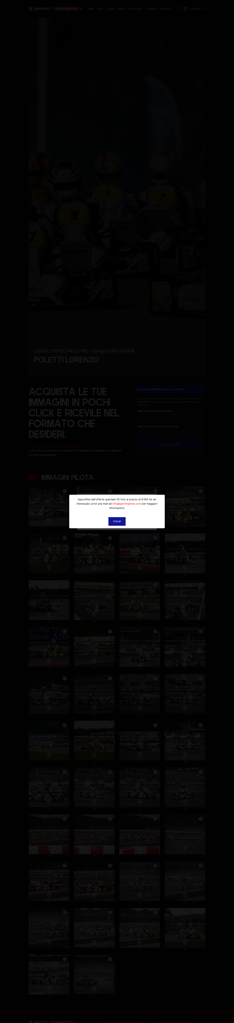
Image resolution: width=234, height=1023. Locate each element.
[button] (117, 521)
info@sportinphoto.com (127, 503)
